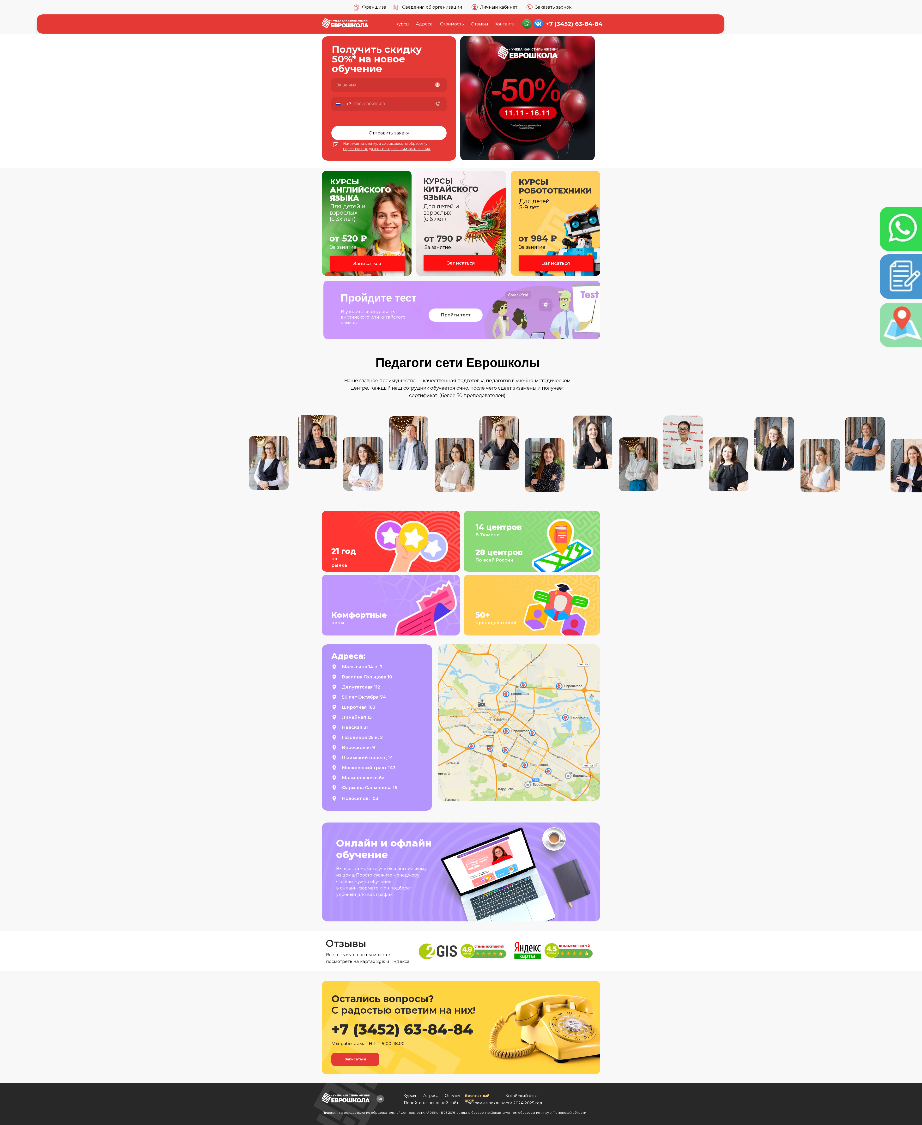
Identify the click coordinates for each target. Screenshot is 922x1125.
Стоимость (452, 24)
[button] (555, 223)
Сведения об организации (432, 7)
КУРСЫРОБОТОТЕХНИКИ (555, 186)
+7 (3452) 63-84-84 (574, 23)
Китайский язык (522, 1096)
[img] (346, 1098)
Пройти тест (456, 315)
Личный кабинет (498, 7)
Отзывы (479, 24)
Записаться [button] (367, 263)
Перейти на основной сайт (431, 1103)
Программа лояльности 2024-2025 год (503, 1103)
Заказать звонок (553, 7)
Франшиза (374, 7)
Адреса (424, 24)
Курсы (402, 24)
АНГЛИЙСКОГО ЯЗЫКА (360, 190)
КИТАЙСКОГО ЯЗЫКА (451, 189)
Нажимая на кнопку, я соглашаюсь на (376, 143)
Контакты (505, 24)
